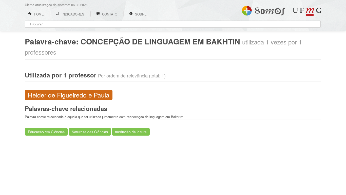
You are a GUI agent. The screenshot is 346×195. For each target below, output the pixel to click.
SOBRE (140, 14)
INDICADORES (72, 14)
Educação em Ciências (46, 131)
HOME (38, 14)
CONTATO (109, 14)
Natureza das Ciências (90, 131)
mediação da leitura (131, 131)
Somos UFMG (263, 10)
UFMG (307, 12)
